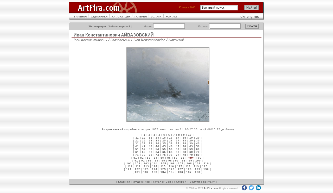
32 (144, 143)
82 (142, 157)
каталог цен (162, 181)
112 (138, 166)
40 (198, 143)
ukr (243, 16)
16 (171, 137)
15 (164, 137)
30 (198, 140)
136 (180, 172)
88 (182, 157)
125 (163, 169)
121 (129, 169)
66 (171, 152)
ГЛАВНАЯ (80, 16)
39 (191, 143)
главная (124, 181)
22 (144, 140)
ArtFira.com (211, 188)
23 (150, 140)
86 (169, 157)
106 (172, 163)
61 (137, 152)
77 (178, 154)
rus (256, 16)
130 (206, 169)
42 (144, 146)
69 (191, 152)
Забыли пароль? (119, 26)
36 (171, 143)
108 (189, 163)
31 (137, 143)
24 (157, 140)
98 (183, 160)
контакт (209, 181)
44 (157, 146)
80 (198, 154)
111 (129, 166)
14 (157, 137)
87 (176, 157)
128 (189, 169)
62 (144, 152)
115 (163, 166)
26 (171, 140)
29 (191, 140)
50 (198, 146)
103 (146, 163)
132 (146, 172)
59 (191, 149)
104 (155, 163)
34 (157, 143)
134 (163, 172)
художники (141, 181)
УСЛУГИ (156, 16)
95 (163, 160)
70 (198, 152)
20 (198, 137)
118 (188, 166)
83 (149, 157)
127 (180, 169)
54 (157, 149)
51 (137, 149)
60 (198, 149)
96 (170, 160)
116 (171, 166)
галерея (180, 181)
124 (154, 169)
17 (178, 137)
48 (184, 146)
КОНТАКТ (171, 16)
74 (157, 154)
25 (164, 140)
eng (250, 16)
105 (163, 163)
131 (137, 172)
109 (198, 163)
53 (150, 149)
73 (150, 154)
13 (150, 137)
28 (184, 140)
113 (146, 166)
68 (184, 152)
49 (191, 146)
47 (178, 146)
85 (162, 157)
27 (178, 140)
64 (157, 152)
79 (191, 154)
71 (137, 154)
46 (171, 146)
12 (144, 137)
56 (171, 149)
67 (178, 152)
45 (164, 146)
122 (137, 169)
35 (164, 143)
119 (196, 166)
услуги (195, 181)
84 (155, 157)
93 (150, 160)
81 (135, 157)
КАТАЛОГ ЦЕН (121, 16)
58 (184, 149)
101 (129, 163)
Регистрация (97, 26)
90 (200, 157)
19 (191, 137)
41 (137, 146)
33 (150, 143)
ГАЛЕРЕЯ (141, 16)
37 (178, 143)
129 (197, 169)
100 (198, 160)
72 (144, 154)
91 (136, 160)
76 (171, 154)
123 (146, 169)
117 (179, 166)
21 (137, 140)
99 (190, 160)
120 (205, 166)
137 (189, 172)
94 (156, 160)
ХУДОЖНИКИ (99, 16)
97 (177, 160)
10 (190, 134)
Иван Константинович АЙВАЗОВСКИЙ (114, 35)
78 (184, 154)
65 (164, 152)
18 (184, 137)
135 (172, 172)
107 (180, 163)
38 (184, 143)
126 (172, 169)
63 (150, 152)
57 (178, 149)
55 (164, 149)
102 (137, 163)
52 (144, 149)
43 (150, 146)
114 (154, 166)
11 (137, 137)
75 (164, 154)
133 (154, 172)
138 (197, 172)
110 (206, 163)
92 (143, 160)
